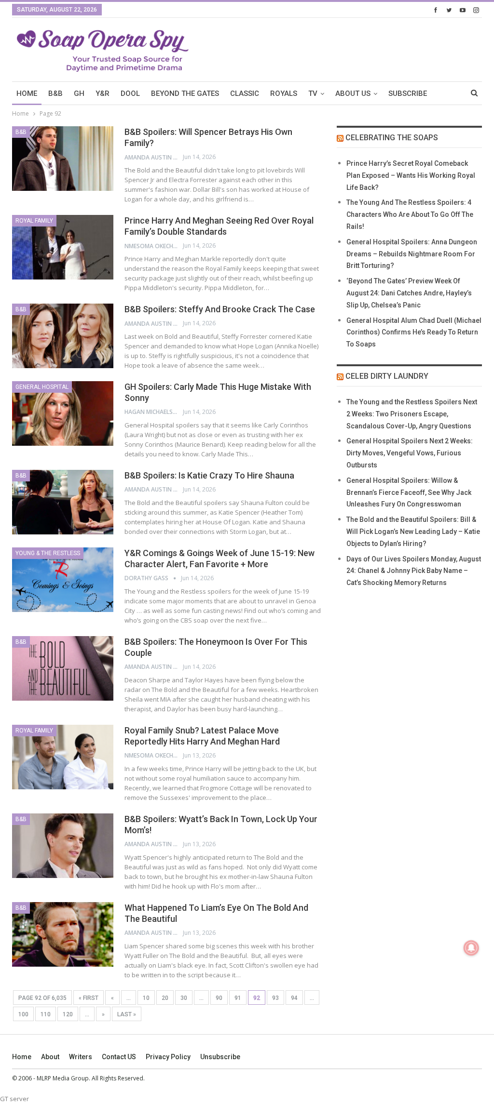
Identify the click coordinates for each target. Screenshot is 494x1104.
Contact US (119, 1057)
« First (88, 998)
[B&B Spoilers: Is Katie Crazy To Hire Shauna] (62, 502)
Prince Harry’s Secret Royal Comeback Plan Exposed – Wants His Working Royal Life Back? (410, 175)
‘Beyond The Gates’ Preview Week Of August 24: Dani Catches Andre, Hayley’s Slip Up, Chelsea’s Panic (409, 293)
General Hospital (42, 387)
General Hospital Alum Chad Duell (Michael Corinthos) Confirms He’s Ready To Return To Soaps (413, 332)
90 (219, 998)
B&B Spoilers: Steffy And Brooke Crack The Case (219, 309)
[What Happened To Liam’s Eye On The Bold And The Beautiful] (62, 934)
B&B (55, 93)
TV (312, 93)
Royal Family (34, 220)
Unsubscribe (220, 1057)
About (50, 1057)
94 (294, 998)
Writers (80, 1057)
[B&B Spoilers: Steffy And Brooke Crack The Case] (62, 336)
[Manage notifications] (471, 948)
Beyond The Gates (185, 93)
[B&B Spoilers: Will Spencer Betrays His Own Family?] (62, 158)
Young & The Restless (47, 553)
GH (79, 93)
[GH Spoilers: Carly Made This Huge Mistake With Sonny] (62, 413)
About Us (352, 93)
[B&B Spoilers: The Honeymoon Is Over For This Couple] (62, 668)
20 (165, 998)
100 (23, 1014)
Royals (283, 93)
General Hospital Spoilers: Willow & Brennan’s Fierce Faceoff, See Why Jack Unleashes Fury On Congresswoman (408, 492)
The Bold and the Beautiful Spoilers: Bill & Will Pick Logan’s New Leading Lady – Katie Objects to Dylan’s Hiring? (413, 531)
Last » (126, 1014)
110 (46, 1014)
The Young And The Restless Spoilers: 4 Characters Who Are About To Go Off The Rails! (409, 214)
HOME (26, 93)
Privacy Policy (168, 1057)
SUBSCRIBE (407, 93)
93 (275, 998)
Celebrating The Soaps (391, 137)
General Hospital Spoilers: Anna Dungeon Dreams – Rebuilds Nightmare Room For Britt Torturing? (411, 254)
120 (68, 1014)
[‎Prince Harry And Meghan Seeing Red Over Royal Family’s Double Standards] (62, 247)
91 (237, 998)
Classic (244, 93)
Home (21, 1057)
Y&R (103, 93)
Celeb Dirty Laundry (386, 376)
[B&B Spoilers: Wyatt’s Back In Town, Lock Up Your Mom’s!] (62, 845)
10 (146, 998)
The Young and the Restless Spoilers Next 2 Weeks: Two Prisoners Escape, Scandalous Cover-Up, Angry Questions (411, 414)
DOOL (130, 93)
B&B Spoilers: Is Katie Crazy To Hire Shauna (209, 475)
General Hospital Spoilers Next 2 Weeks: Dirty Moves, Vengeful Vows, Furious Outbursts (409, 453)
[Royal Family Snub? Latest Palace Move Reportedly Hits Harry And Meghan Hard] (62, 757)
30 (183, 998)
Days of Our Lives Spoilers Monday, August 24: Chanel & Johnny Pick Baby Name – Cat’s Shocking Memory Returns (413, 571)
